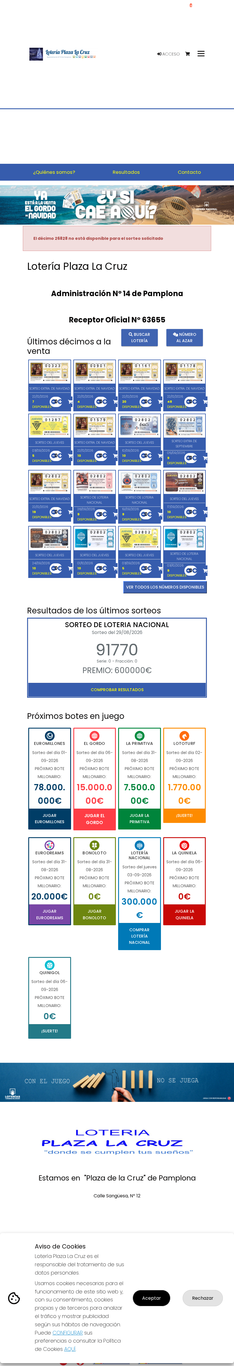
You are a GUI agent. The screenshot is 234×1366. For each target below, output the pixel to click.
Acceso (170, 54)
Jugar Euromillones (49, 819)
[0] (190, 54)
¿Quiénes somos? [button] (54, 172)
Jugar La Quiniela (184, 914)
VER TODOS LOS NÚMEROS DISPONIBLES (165, 587)
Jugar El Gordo (94, 819)
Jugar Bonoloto (94, 914)
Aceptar (151, 1298)
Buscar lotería (140, 337)
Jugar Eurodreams (49, 914)
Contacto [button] (189, 172)
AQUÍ (70, 1349)
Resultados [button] (126, 172)
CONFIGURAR (68, 1332)
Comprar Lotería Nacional (139, 936)
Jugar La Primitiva (140, 819)
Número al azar (186, 337)
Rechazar (202, 1298)
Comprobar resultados (117, 690)
